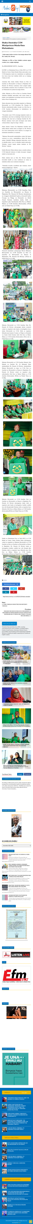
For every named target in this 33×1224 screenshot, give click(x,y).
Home (4, 37)
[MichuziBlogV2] (16, 7)
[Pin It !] (13, 592)
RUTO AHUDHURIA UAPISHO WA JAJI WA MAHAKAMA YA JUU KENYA (17, 1143)
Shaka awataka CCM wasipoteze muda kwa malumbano (13, 45)
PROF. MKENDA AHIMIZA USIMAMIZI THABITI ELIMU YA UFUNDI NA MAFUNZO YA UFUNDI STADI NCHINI (19, 865)
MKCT (19, 1222)
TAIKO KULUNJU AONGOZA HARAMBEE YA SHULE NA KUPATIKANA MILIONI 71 (18, 1185)
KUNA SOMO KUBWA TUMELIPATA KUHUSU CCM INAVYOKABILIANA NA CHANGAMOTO (17, 1115)
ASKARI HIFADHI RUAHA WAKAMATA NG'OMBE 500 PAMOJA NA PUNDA (17, 1170)
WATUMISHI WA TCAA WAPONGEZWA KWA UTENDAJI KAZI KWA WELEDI (20, 876)
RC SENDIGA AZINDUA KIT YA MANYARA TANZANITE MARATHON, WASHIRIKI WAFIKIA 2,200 (18, 1213)
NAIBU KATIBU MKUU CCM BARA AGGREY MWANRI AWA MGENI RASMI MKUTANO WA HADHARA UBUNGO (16, 746)
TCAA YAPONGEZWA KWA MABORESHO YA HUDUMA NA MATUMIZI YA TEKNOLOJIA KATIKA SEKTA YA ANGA (18, 1193)
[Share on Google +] (21, 588)
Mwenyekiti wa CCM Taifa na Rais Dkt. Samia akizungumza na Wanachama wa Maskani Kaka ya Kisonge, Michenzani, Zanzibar (15, 767)
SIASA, (28, 51)
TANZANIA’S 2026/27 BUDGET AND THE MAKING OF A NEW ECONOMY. (18, 1098)
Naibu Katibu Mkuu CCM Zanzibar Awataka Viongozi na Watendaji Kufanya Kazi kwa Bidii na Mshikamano (16, 725)
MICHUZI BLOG (9, 1220)
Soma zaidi (24, 1092)
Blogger (20, 774)
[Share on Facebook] (5, 588)
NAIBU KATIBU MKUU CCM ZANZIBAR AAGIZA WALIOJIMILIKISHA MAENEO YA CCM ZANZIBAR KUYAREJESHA (15, 662)
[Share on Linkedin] (5, 592)
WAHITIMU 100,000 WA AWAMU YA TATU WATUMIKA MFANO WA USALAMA (19, 886)
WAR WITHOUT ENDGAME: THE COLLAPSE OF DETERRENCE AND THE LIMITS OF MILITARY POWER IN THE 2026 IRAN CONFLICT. (17, 1122)
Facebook (27, 774)
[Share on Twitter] (13, 588)
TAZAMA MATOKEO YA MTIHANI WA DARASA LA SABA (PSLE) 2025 (18, 896)
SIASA (8, 37)
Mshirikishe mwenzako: (9, 584)
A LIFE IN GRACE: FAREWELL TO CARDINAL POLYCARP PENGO (15, 1128)
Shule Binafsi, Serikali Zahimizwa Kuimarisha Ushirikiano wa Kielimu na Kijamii (17, 1199)
